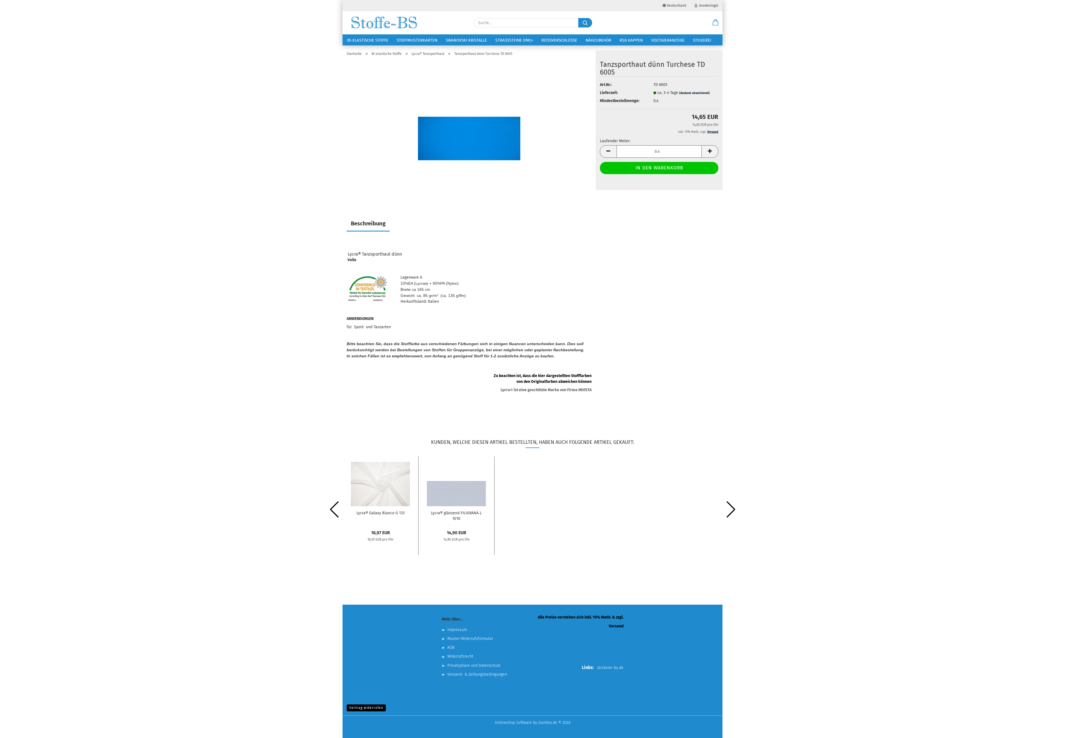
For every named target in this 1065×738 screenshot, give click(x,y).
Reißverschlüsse (559, 40)
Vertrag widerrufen (366, 708)
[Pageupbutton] (1049, 729)
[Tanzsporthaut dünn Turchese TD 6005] (469, 130)
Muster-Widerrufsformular (470, 638)
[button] (715, 22)
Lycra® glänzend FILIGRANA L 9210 (456, 515)
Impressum (457, 629)
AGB (450, 647)
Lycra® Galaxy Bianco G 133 (380, 513)
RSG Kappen (631, 40)
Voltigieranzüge (667, 40)
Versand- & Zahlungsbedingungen (477, 674)
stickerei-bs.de (610, 667)
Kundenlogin (708, 5)
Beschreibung (368, 223)
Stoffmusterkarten (417, 40)
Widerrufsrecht (460, 656)
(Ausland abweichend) (694, 93)
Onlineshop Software (513, 722)
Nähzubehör (598, 40)
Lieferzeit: (609, 92)
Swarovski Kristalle (466, 40)
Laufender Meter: (615, 141)
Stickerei (702, 40)
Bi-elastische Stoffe (367, 40)
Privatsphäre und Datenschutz (474, 665)
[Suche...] (585, 22)
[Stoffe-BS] (384, 22)
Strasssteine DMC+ (514, 40)
